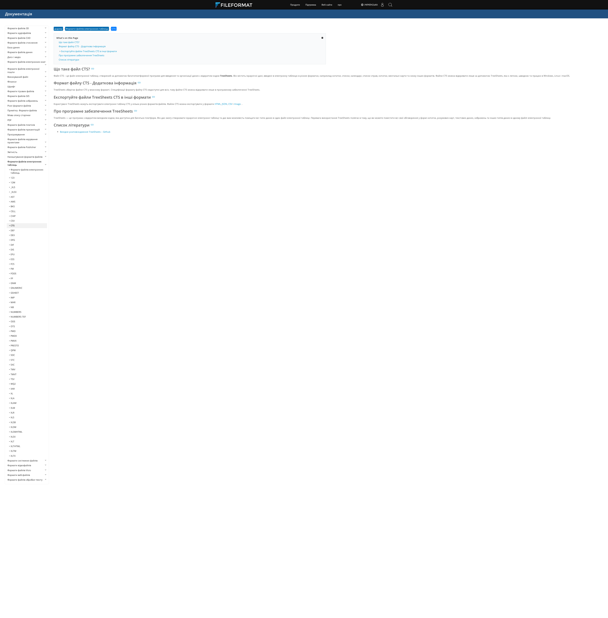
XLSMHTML (16, 431)
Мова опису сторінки (18, 115)
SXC (13, 364)
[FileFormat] (235, 5)
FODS (13, 273)
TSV (12, 379)
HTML (218, 103)
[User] (382, 4)
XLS (12, 417)
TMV (13, 369)
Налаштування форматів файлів (24, 156)
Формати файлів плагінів (21, 124)
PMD (13, 331)
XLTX (13, 455)
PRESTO (15, 345)
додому (58, 28)
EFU (13, 254)
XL (12, 393)
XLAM (13, 402)
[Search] (390, 4)
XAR (13, 388)
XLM (13, 407)
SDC (13, 354)
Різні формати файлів (19, 105)
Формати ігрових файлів (20, 91)
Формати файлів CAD (18, 37)
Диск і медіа (14, 57)
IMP (13, 297)
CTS (13, 225)
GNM (13, 283)
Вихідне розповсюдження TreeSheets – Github (85, 131)
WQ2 (13, 383)
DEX (13, 235)
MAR (13, 302)
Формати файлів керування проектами (22, 141)
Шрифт (11, 86)
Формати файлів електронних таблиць (24, 163)
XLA (12, 398)
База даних (13, 47)
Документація (18, 13)
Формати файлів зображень (22, 100)
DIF (12, 244)
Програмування (16, 134)
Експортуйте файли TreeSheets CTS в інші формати (89, 51)
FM (12, 268)
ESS (12, 259)
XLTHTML (15, 446)
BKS (13, 206)
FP (12, 278)
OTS (13, 326)
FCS (12, 263)
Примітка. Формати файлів (22, 110)
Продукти (295, 4)
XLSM (13, 427)
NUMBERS (16, 311)
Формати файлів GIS (18, 96)
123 (12, 177)
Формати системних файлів (22, 460)
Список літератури (69, 59)
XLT (12, 441)
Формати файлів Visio (19, 470)
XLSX (13, 436)
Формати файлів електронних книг (26, 61)
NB (12, 307)
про (340, 4)
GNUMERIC (16, 287)
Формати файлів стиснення (22, 42)
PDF (9, 120)
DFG (13, 239)
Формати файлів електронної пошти (23, 70)
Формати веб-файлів (18, 474)
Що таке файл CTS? (69, 42)
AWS (13, 201)
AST (13, 196)
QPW (13, 350)
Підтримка (310, 4)
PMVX (13, 340)
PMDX (14, 335)
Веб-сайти (327, 4)
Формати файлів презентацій (23, 129)
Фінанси (11, 81)
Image (237, 103)
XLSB (13, 422)
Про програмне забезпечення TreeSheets (81, 55)
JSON (224, 103)
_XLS (13, 187)
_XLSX (13, 191)
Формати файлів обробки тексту (24, 479)
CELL (13, 211)
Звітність (12, 152)
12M (13, 182)
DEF (13, 230)
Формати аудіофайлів (19, 33)
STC (13, 359)
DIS (12, 249)
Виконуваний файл (17, 76)
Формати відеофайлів (19, 465)
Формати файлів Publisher (21, 147)
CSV (13, 220)
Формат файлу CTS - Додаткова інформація (82, 46)
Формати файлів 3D (18, 28)
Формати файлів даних (19, 52)
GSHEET (15, 292)
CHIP (13, 216)
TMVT (13, 374)
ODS (13, 321)
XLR (12, 412)
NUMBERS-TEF (18, 316)
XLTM (13, 450)
